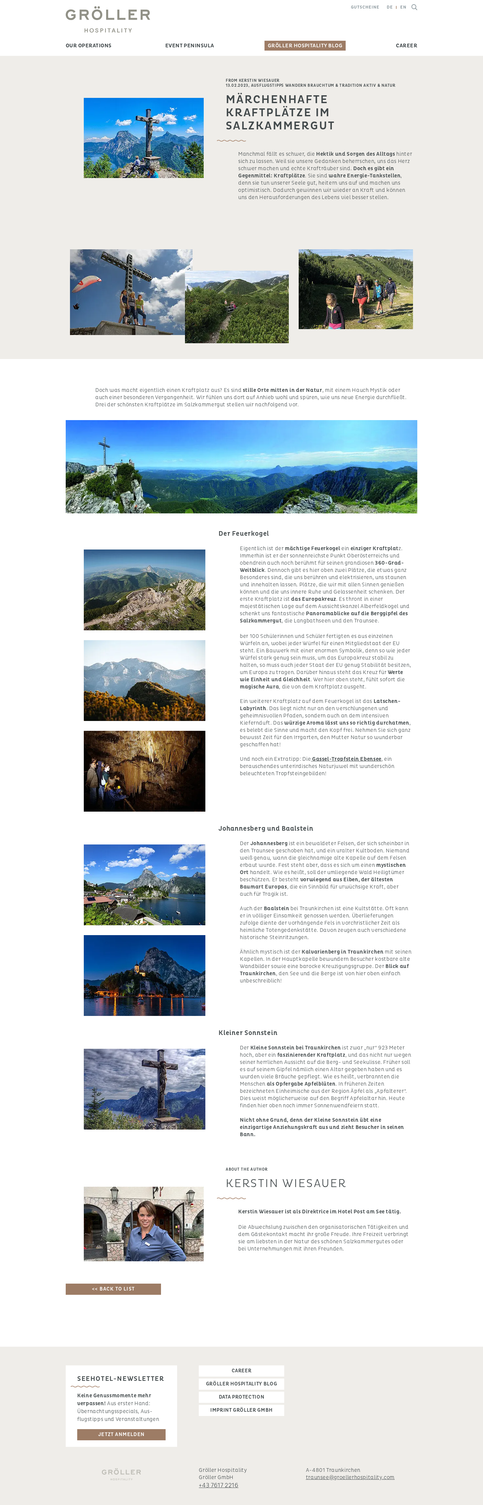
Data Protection (241, 1397)
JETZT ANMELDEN (121, 1434)
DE (390, 7)
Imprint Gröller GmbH (241, 1410)
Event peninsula (189, 45)
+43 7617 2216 (218, 1485)
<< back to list (113, 1289)
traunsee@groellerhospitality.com (350, 1477)
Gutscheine (365, 7)
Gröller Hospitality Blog (305, 45)
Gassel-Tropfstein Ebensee (346, 759)
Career (406, 45)
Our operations (89, 45)
